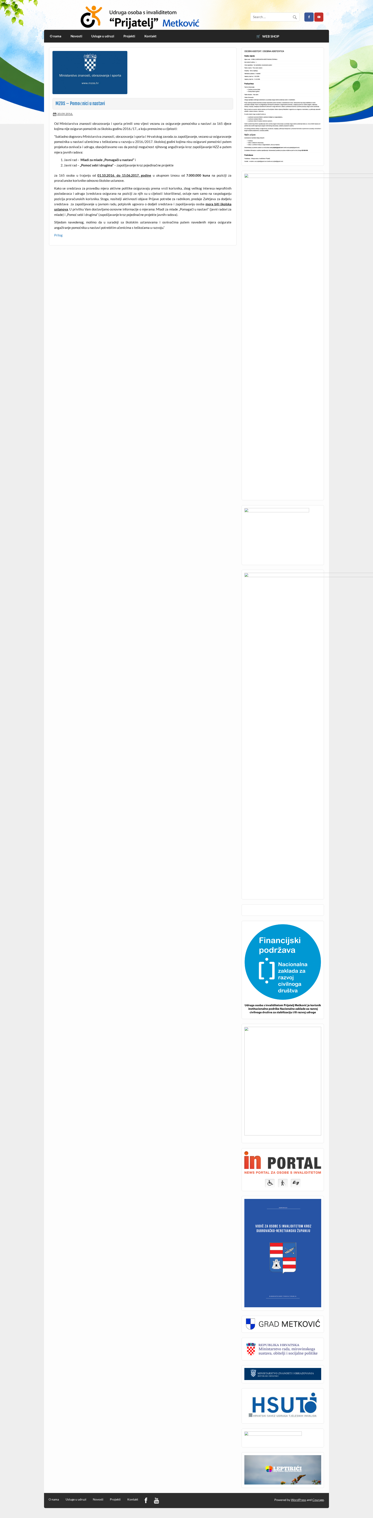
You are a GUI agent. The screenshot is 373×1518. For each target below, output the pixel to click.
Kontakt (150, 36)
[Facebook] (146, 1501)
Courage (318, 1500)
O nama (55, 36)
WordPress (298, 1500)
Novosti (76, 36)
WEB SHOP (270, 36)
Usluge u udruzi (102, 36)
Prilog (58, 235)
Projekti (129, 36)
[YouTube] (156, 1501)
